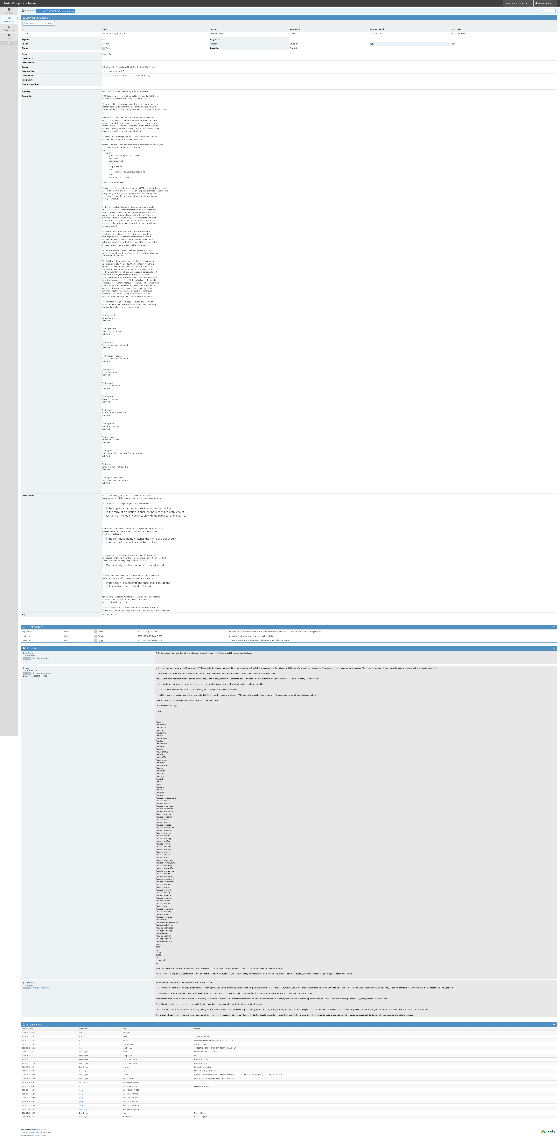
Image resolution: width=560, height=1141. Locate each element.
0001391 (67, 640)
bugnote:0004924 (42, 673)
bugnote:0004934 (42, 987)
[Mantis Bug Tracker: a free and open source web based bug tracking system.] (547, 1131)
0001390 (67, 636)
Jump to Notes (30, 23)
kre (103, 39)
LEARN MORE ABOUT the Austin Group (58, 11)
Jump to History (46, 23)
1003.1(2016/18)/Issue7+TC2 (516, 3)
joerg (27, 668)
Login (39, 11)
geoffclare (29, 653)
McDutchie (29, 982)
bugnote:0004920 (42, 658)
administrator (32, 1135)
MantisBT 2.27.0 (39, 1129)
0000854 (67, 631)
